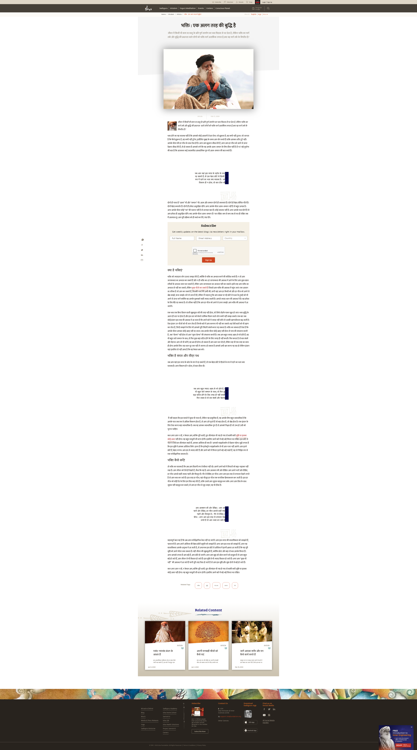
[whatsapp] (142, 240)
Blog (142, 712)
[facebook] (142, 245)
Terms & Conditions (189, 745)
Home (163, 14)
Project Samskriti (169, 728)
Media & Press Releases (149, 720)
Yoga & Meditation (188, 8)
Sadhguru (163, 8)
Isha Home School (169, 712)
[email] (141, 260)
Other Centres (223, 721)
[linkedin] (141, 255)
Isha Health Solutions (171, 724)
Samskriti (166, 716)
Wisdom (173, 8)
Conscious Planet (222, 8)
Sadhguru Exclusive (148, 728)
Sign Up (269, 2)
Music (143, 716)
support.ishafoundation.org (230, 716)
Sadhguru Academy (170, 708)
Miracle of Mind (147, 708)
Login (264, 2)
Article (179, 14)
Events (201, 8)
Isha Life (166, 720)
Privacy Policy (201, 745)
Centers (209, 8)
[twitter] (141, 250)
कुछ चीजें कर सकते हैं (200, 288)
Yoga (143, 724)
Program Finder (258, 8)
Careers (166, 732)
